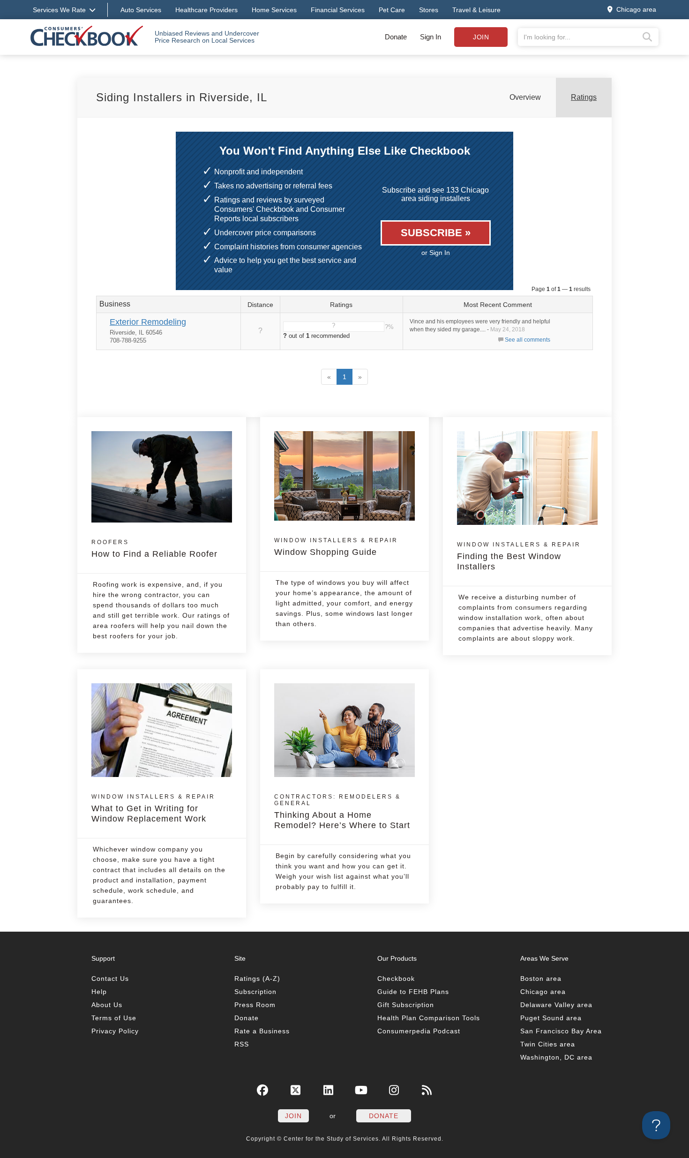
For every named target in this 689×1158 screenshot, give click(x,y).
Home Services (274, 10)
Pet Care (392, 10)
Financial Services (338, 10)
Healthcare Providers (206, 10)
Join (481, 37)
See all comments (527, 339)
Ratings (584, 97)
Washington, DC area (556, 1057)
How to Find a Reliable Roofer (154, 549)
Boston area (541, 978)
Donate (396, 37)
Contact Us (110, 978)
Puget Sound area (551, 1018)
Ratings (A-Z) (257, 978)
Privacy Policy (115, 1031)
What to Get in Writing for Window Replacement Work (153, 808)
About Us (106, 1005)
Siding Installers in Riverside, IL (181, 97)
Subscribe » (436, 233)
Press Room (255, 1005)
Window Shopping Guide (336, 547)
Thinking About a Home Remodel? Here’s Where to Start (342, 811)
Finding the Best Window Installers (519, 556)
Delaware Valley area (556, 1005)
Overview (525, 97)
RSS (241, 1044)
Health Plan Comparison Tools (428, 1018)
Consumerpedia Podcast (418, 1031)
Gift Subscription (405, 1005)
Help (99, 991)
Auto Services (140, 10)
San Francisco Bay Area (561, 1031)
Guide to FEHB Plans (413, 991)
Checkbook (396, 978)
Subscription (255, 991)
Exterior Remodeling (148, 322)
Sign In (430, 37)
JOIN (293, 1116)
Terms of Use (113, 1018)
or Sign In (435, 252)
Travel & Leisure (476, 10)
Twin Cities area (547, 1044)
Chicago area (543, 991)
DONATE (383, 1116)
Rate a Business (262, 1031)
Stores (428, 10)
